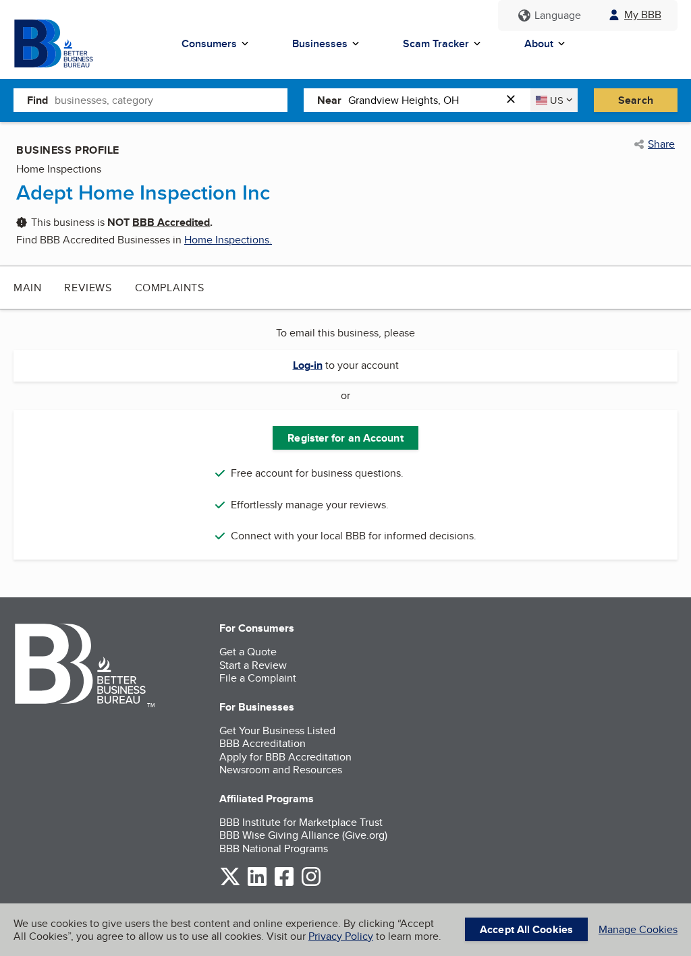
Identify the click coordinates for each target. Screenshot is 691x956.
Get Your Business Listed (277, 730)
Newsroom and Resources (280, 769)
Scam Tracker (436, 43)
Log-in (308, 365)
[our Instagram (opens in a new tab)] (311, 883)
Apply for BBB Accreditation (285, 757)
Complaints (169, 287)
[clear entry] (514, 100)
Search (635, 100)
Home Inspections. (228, 239)
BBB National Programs (273, 848)
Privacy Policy (340, 936)
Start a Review (253, 665)
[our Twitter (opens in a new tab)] (230, 883)
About (538, 43)
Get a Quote (248, 651)
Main (27, 287)
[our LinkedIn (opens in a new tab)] (257, 883)
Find (37, 100)
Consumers (209, 43)
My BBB (642, 14)
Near (329, 100)
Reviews (87, 287)
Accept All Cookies (526, 929)
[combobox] (171, 100)
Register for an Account (345, 438)
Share (661, 144)
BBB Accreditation (262, 743)
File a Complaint (257, 678)
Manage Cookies (638, 929)
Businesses (320, 43)
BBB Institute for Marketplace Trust (301, 822)
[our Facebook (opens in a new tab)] (284, 883)
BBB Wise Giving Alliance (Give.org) (303, 835)
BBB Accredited (171, 222)
